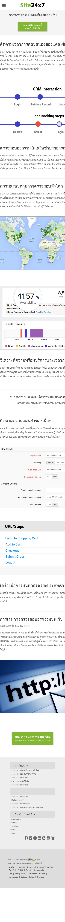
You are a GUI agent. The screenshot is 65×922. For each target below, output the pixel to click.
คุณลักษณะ (21, 765)
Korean (42, 874)
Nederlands (38, 870)
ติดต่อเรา (13, 823)
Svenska (40, 877)
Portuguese (20, 874)
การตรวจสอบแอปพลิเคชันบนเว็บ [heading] (32, 15)
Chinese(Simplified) (45, 867)
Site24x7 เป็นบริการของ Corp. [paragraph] (24, 860)
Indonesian (13, 877)
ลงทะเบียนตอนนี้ (33, 26)
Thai (10, 874)
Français (21, 867)
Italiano (24, 877)
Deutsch (31, 867)
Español (12, 870)
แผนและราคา (15, 819)
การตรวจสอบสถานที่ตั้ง (19, 778)
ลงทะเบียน (14, 826)
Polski (31, 877)
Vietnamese (32, 874)
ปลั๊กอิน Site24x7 (17, 800)
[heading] (32, 791)
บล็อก (12, 833)
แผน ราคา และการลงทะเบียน (33, 738)
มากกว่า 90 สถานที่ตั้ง (49, 193)
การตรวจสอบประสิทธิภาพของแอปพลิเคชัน (26, 807)
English (12, 867)
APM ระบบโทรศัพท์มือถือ (19, 781)
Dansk (28, 870)
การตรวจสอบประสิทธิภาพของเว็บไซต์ (24, 770)
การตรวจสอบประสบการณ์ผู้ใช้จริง (23, 774)
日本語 (20, 870)
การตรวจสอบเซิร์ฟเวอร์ (19, 796)
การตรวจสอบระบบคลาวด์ (20, 804)
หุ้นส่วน (13, 830)
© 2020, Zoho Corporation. (19, 863)
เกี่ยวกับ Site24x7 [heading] (24, 814)
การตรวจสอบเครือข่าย (19, 785)
